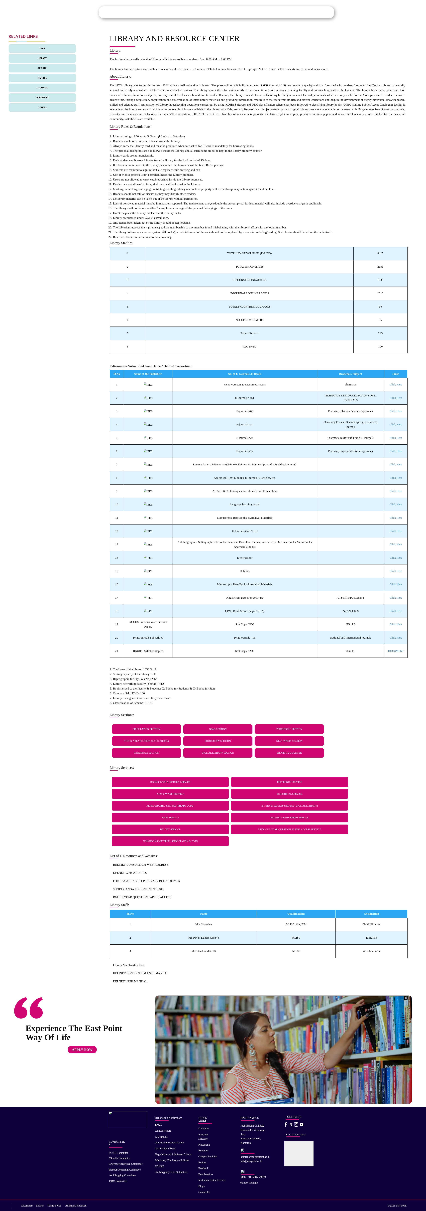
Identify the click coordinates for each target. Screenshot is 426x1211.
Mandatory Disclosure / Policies (172, 1160)
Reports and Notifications (168, 1117)
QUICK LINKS (203, 1119)
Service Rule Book (165, 1148)
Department (222, 12)
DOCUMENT (396, 651)
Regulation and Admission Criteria (173, 1154)
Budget (202, 1162)
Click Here (396, 384)
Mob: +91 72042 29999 (253, 1177)
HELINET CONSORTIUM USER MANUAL (141, 973)
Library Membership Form (129, 965)
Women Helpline (249, 1182)
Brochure (203, 1150)
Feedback (203, 1168)
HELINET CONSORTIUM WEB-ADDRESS (140, 864)
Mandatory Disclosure (267, 12)
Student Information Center (169, 1142)
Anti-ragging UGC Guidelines (171, 1172)
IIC (311, 12)
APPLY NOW (82, 1050)
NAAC (295, 12)
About (175, 12)
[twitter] (291, 1124)
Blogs (201, 1186)
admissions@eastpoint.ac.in (255, 1156)
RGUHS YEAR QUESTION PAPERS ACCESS (142, 897)
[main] (129, 12)
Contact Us (204, 1192)
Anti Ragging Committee (122, 1175)
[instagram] (296, 1124)
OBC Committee (118, 1181)
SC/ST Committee (118, 1152)
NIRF (304, 12)
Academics (187, 12)
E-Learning (161, 1136)
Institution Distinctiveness (211, 1180)
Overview (204, 1128)
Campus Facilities (207, 1156)
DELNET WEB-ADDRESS (130, 872)
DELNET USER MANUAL (130, 981)
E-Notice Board (323, 12)
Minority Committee (119, 1158)
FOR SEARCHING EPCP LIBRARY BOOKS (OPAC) (146, 881)
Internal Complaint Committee (125, 1169)
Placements (248, 12)
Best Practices (205, 1174)
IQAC (285, 12)
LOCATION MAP (296, 1134)
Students (199, 12)
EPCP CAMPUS (250, 1117)
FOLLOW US (293, 1116)
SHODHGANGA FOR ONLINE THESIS (138, 889)
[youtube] (300, 1124)
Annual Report (163, 1130)
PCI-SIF (159, 1166)
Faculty (210, 12)
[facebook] (286, 1124)
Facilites (235, 12)
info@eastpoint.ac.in (251, 1161)
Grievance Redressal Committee (126, 1163)
